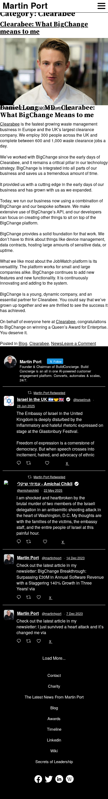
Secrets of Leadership (54, 761)
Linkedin (54, 740)
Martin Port (28, 557)
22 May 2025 (53, 490)
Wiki (54, 750)
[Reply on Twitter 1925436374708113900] (20, 541)
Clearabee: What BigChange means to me (44, 28)
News (56, 343)
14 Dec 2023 (75, 558)
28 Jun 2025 (26, 406)
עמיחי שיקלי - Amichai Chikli (44, 484)
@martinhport (51, 558)
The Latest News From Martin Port (54, 697)
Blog (23, 343)
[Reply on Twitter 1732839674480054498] (20, 641)
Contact (54, 675)
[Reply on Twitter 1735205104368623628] (20, 597)
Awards (54, 718)
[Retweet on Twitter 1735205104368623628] (30, 597)
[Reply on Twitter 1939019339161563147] (20, 463)
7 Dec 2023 (74, 613)
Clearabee (10, 124)
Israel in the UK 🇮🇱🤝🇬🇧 (40, 399)
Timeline (54, 729)
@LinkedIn (46, 589)
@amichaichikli (28, 490)
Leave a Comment (79, 343)
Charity (54, 686)
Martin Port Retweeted (49, 392)
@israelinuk (81, 399)
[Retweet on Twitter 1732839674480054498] (30, 641)
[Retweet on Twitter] (29, 392)
